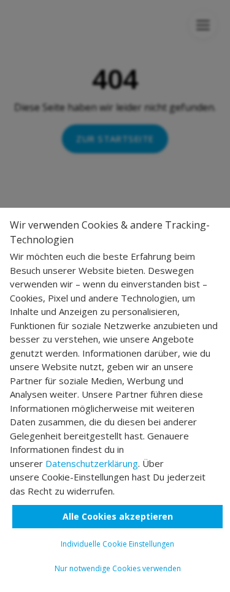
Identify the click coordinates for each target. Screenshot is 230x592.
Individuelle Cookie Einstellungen (117, 544)
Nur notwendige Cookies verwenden (118, 568)
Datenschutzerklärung (91, 463)
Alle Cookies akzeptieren (118, 516)
